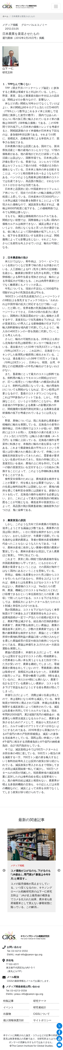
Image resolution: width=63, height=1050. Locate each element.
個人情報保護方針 (13, 1020)
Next (59, 870)
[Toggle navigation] (55, 6)
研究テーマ (39, 1000)
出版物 (7, 1013)
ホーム (5, 16)
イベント (8, 1007)
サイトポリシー (42, 1020)
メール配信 (13, 976)
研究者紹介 (39, 1007)
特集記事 (8, 1000)
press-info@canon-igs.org (28, 994)
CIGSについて (41, 1013)
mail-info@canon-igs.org (28, 954)
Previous (4, 870)
